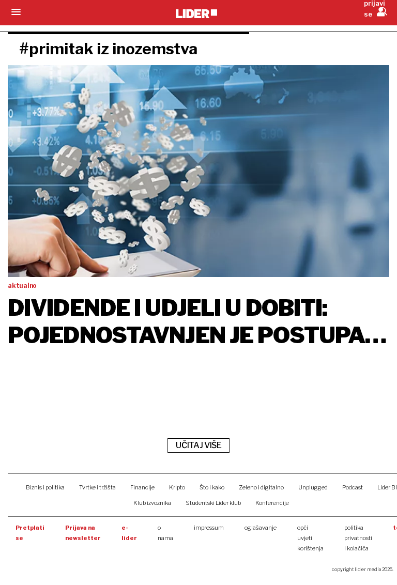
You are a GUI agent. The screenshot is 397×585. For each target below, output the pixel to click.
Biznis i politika (45, 487)
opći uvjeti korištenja (310, 538)
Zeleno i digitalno (261, 487)
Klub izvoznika (152, 502)
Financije (142, 487)
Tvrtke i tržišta (97, 487)
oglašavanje (261, 527)
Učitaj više (198, 445)
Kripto (177, 487)
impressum (209, 527)
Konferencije (272, 502)
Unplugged (313, 487)
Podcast (352, 487)
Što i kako (212, 487)
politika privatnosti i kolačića (358, 538)
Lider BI (387, 487)
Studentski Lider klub (213, 502)
